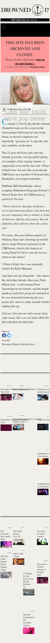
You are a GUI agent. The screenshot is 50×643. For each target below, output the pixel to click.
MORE (43, 510)
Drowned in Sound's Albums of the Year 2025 (42, 569)
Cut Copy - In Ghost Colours (41, 534)
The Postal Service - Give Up (17, 534)
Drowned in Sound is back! (24, 389)
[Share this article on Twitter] (9, 335)
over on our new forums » (30, 61)
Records (13, 26)
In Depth (26, 26)
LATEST (5, 378)
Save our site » (24, 19)
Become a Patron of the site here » (18, 343)
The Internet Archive (37, 67)
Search (44, 33)
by (12, 109)
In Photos (39, 26)
